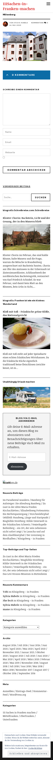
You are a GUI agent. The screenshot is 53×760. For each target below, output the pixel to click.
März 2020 (33, 659)
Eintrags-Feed (23, 691)
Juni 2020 (42, 655)
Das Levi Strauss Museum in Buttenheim (25, 574)
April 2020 (20, 659)
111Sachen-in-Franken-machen (19, 6)
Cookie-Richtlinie (35, 748)
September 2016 (27, 673)
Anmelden (8, 691)
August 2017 (40, 669)
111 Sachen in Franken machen (19, 712)
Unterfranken (10, 719)
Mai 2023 (28, 648)
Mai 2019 (14, 662)
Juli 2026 (23, 645)
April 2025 (15, 648)
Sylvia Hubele (11, 596)
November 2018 (30, 662)
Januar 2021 (27, 652)
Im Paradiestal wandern (16, 500)
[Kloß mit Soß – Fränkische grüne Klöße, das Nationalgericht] (26, 350)
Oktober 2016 (9, 673)
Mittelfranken (10, 716)
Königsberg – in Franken (31, 538)
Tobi (5, 591)
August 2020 (16, 655)
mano (6, 609)
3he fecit (8, 600)
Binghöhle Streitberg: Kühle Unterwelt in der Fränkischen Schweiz (23, 563)
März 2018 (8, 669)
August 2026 (9, 645)
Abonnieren (17, 466)
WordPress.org (18, 694)
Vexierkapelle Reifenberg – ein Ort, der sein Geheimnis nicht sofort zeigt (25, 528)
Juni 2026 (35, 645)
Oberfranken (27, 716)
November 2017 (24, 669)
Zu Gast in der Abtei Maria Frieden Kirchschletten (24, 507)
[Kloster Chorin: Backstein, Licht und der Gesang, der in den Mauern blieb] (26, 251)
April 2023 (40, 648)
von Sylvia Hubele (18, 22)
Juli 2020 (30, 655)
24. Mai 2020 (15, 25)
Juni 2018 (26, 666)
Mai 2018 (37, 666)
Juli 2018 (14, 666)
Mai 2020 (8, 659)
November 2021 (11, 652)
